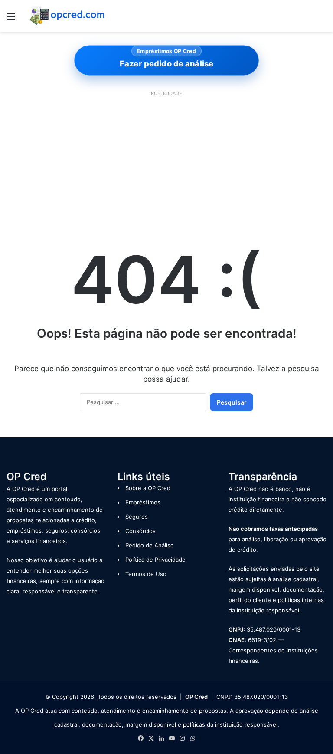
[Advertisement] (166, 160)
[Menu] (11, 19)
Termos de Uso (145, 573)
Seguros (136, 516)
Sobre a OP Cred (147, 487)
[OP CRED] (68, 16)
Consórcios (140, 530)
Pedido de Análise (149, 545)
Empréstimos (142, 502)
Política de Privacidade (155, 559)
